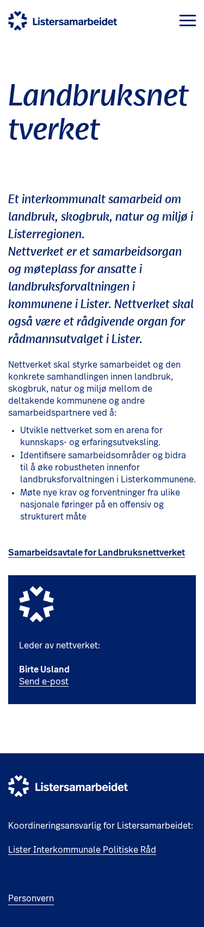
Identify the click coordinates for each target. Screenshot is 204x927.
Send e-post (44, 681)
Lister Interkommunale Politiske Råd (82, 850)
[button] (188, 20)
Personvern (31, 898)
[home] (62, 21)
